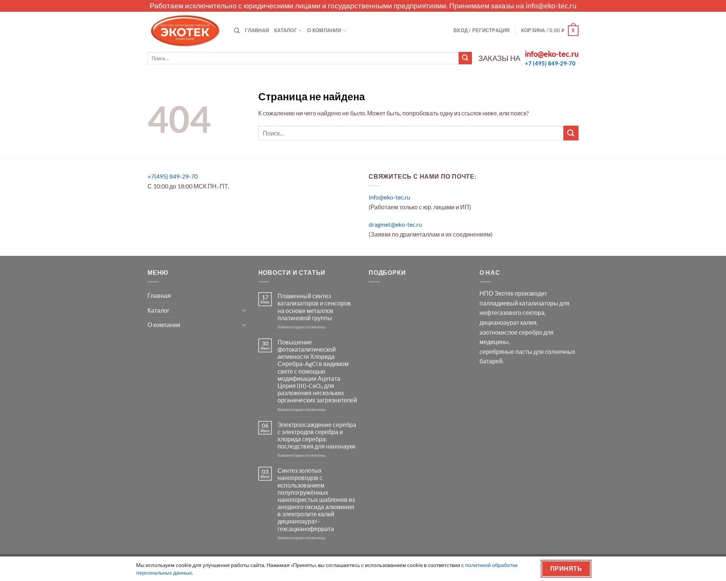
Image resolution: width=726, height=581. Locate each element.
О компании (324, 30)
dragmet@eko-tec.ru (395, 224)
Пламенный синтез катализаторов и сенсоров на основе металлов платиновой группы (314, 306)
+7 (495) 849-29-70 (550, 63)
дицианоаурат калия (508, 322)
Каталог (285, 30)
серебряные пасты (505, 351)
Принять (566, 568)
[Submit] (465, 58)
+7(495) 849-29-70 (172, 176)
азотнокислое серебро (510, 332)
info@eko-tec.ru (551, 5)
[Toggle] (244, 310)
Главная (257, 30)
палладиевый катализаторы (518, 303)
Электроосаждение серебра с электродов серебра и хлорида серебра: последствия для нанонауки (317, 435)
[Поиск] (237, 30)
